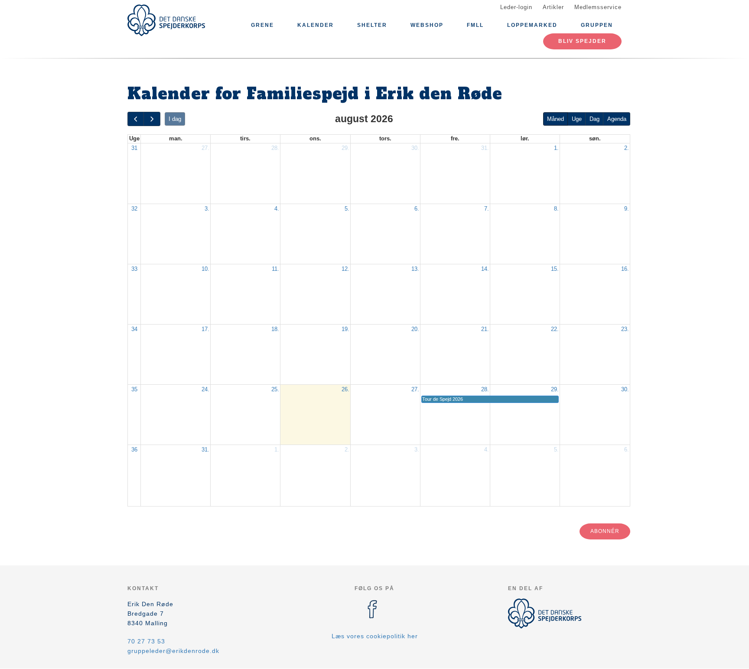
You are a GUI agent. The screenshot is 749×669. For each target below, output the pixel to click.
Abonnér (604, 531)
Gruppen (597, 25)
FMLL (475, 25)
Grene (262, 25)
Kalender (315, 25)
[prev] (135, 119)
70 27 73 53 (146, 641)
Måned (555, 119)
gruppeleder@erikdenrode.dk (173, 650)
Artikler (553, 7)
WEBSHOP (426, 25)
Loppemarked (532, 25)
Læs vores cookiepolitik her (375, 636)
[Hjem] (166, 20)
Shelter (372, 25)
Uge (577, 119)
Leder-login (516, 7)
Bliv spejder (582, 41)
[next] (151, 119)
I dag (175, 119)
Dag (594, 119)
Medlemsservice (598, 7)
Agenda (616, 119)
